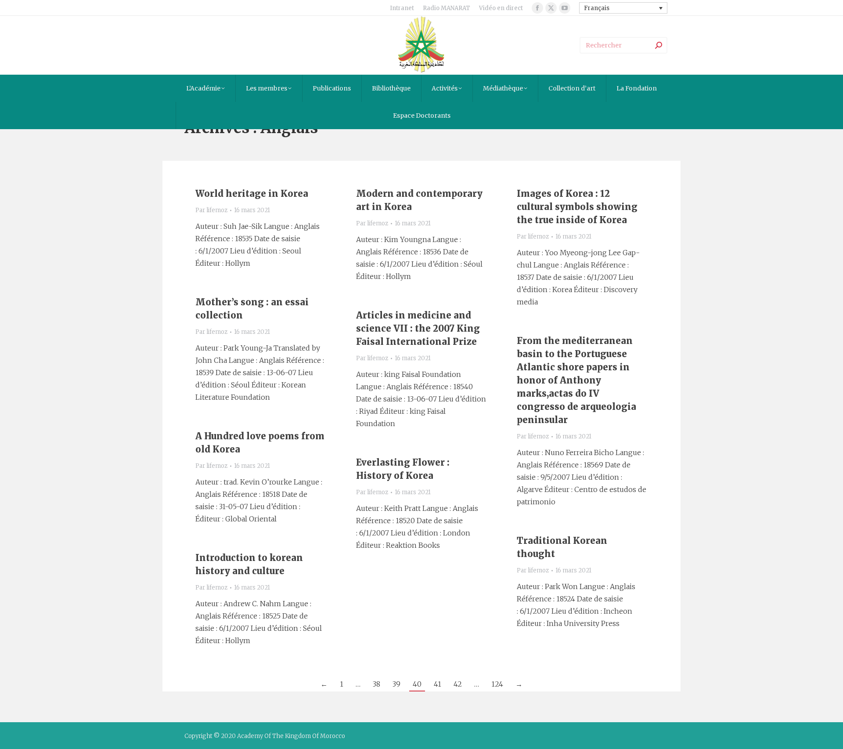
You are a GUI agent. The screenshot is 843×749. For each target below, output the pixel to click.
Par (211, 210)
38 (376, 684)
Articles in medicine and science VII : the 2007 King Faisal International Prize (418, 328)
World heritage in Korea (251, 193)
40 (417, 684)
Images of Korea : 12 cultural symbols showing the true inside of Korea (577, 206)
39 (396, 684)
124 (497, 684)
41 (437, 684)
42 (458, 684)
